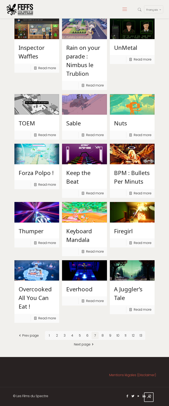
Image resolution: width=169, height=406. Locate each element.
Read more (47, 68)
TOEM (27, 123)
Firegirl (123, 231)
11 (125, 335)
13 (141, 335)
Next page (82, 344)
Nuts (120, 123)
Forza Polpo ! (36, 173)
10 (117, 335)
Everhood (79, 289)
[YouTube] (138, 396)
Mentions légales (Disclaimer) (132, 375)
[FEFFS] (20, 9)
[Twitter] (133, 396)
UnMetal (125, 47)
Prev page (30, 335)
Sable (73, 123)
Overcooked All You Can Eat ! (35, 297)
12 (133, 335)
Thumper (31, 231)
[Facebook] (127, 396)
